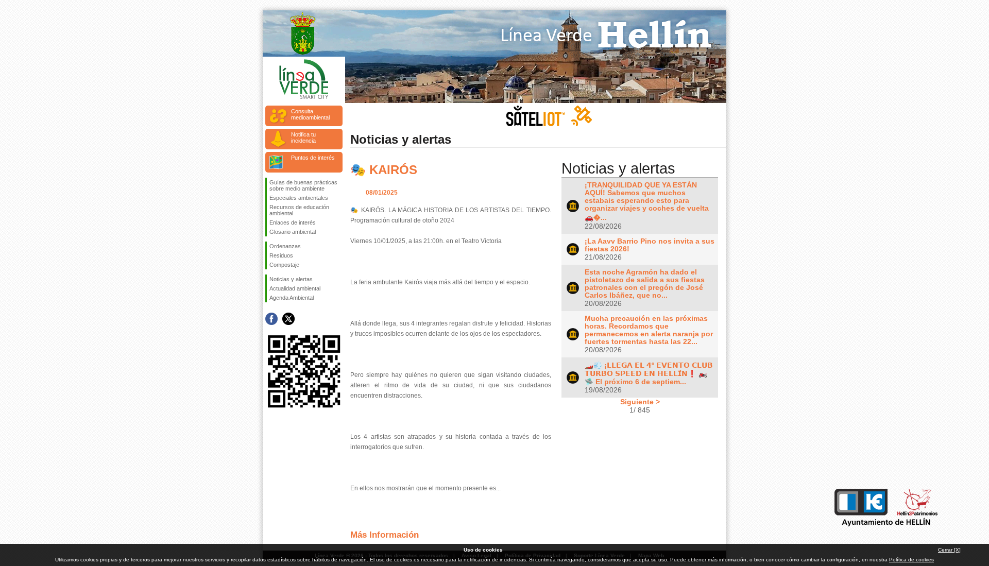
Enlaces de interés (292, 222)
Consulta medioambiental (310, 114)
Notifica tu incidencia (303, 137)
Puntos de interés (313, 158)
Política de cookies (911, 559)
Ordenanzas (285, 246)
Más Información (384, 534)
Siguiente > (640, 402)
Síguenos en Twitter (288, 319)
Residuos (281, 255)
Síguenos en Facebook (271, 319)
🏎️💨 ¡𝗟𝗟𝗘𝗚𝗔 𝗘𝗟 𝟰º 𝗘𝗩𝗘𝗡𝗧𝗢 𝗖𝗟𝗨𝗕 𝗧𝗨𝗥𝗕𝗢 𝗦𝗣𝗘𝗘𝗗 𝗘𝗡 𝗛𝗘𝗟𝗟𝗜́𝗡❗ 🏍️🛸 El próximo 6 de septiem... (649, 374)
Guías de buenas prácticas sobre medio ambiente (303, 185)
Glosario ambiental (292, 232)
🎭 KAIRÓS (383, 170)
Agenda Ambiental (291, 298)
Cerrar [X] (949, 550)
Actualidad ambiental (294, 288)
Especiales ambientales (298, 198)
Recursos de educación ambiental (299, 210)
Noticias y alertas (291, 279)
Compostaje (284, 265)
